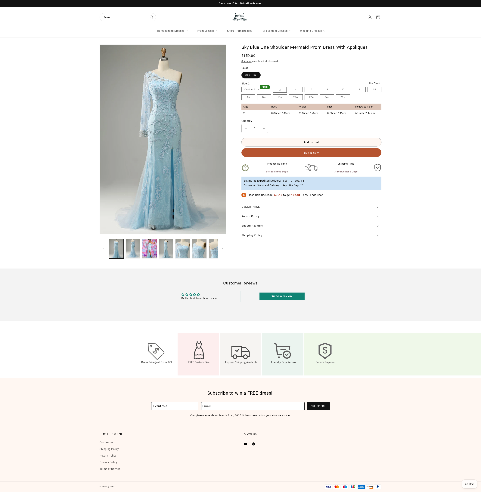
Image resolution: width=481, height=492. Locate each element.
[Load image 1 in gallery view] (116, 249)
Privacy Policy (108, 462)
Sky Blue (251, 74)
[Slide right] (222, 249)
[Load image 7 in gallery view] (216, 249)
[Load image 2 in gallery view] (133, 249)
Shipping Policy (109, 448)
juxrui (111, 486)
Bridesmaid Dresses (275, 30)
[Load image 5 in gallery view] (182, 249)
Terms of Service (110, 468)
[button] (128, 17)
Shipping (246, 61)
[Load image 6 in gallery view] (199, 249)
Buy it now (311, 152)
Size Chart (374, 83)
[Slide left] (104, 249)
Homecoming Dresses (171, 30)
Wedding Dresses (311, 30)
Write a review (282, 296)
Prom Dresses (205, 30)
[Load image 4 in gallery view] (166, 249)
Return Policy (108, 455)
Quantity (246, 120)
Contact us (106, 442)
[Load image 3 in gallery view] (149, 249)
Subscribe (318, 406)
